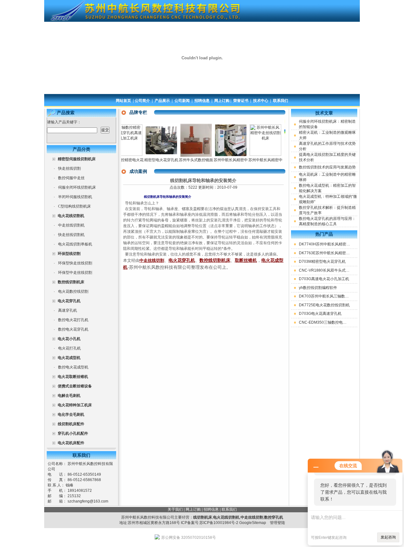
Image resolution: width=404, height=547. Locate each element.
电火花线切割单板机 (75, 244)
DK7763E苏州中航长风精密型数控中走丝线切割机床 (343, 253)
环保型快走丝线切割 (75, 263)
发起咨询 (388, 537)
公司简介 (142, 100)
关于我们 (175, 509)
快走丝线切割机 (71, 234)
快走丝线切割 (69, 168)
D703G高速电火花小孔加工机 (324, 279)
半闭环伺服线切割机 (75, 197)
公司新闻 (182, 100)
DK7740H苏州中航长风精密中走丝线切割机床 (338, 244)
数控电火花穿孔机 (73, 329)
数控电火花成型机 (73, 367)
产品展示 (162, 100)
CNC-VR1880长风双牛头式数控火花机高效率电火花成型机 (349, 270)
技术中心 (260, 100)
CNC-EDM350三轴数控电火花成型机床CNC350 (340, 322)
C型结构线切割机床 (74, 206)
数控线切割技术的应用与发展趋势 (327, 167)
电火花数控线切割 (73, 291)
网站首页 (123, 100)
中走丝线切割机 (71, 225)
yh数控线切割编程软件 (318, 287)
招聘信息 (202, 100)
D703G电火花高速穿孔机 (320, 313)
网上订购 (221, 100)
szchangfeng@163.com (88, 501)
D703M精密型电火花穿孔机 (322, 261)
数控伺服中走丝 (71, 178)
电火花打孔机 (69, 348)
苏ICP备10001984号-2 (218, 523)
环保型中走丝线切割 (75, 272)
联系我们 (280, 100)
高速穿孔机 (67, 310)
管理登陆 (277, 523)
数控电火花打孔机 (73, 320)
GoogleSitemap (252, 523)
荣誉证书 (240, 100)
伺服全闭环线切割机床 (77, 187)
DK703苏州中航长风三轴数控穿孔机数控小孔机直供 (343, 296)
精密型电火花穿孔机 (154, 160)
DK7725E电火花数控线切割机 (324, 305)
